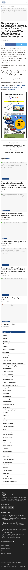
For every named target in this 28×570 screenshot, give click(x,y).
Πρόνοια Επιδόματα (7, 462)
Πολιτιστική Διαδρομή (8, 451)
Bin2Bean (5, 335)
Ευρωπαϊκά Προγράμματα (8, 404)
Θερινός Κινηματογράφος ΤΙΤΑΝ (10, 410)
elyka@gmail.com (17, 87)
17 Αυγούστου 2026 (5, 326)
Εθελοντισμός (6, 393)
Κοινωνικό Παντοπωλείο (8, 426)
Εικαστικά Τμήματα (7, 396)
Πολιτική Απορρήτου (5, 564)
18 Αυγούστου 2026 (5, 275)
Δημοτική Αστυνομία (7, 368)
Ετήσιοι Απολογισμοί (7, 401)
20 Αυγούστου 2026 (5, 245)
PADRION (4, 238)
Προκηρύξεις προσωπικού (9, 459)
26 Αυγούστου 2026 (5, 191)
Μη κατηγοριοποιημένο (8, 432)
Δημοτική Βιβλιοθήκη (8, 371)
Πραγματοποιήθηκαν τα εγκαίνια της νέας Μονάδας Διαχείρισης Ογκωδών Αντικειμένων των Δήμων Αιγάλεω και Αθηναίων (14, 531)
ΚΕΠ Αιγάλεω (6, 421)
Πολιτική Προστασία (7, 445)
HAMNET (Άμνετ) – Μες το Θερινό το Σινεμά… (13, 527)
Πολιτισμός (5, 448)
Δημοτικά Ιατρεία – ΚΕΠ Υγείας (10, 366)
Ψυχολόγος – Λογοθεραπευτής (10, 481)
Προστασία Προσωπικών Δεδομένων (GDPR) (11, 562)
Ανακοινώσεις (11, 6)
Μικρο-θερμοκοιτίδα (7, 437)
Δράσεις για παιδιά (7, 390)
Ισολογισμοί (5, 412)
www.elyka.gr (12, 89)
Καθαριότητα (5, 415)
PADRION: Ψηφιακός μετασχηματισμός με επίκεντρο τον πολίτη (13, 242)
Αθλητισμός (5, 178)
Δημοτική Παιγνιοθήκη (8, 374)
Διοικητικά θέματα (7, 388)
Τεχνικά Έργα (6, 473)
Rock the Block (6, 341)
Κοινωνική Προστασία (8, 423)
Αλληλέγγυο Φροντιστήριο (9, 349)
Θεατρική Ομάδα (6, 407)
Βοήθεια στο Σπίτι (7, 360)
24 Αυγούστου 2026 (5, 219)
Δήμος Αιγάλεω (4, 6)
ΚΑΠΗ (4, 418)
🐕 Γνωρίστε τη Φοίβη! (8, 324)
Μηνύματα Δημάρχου (8, 434)
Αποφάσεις (5, 357)
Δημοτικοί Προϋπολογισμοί (9, 382)
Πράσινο (5, 454)
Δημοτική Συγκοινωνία (8, 377)
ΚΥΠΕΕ (4, 429)
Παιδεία (4, 440)
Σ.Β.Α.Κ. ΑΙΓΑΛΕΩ (6, 467)
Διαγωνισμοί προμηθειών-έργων (10, 385)
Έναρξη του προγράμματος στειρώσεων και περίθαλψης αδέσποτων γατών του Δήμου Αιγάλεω (13, 215)
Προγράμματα (6, 456)
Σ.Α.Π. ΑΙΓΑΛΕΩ (6, 465)
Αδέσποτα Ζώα (5, 210)
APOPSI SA (24, 566)
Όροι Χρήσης (4, 561)
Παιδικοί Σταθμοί (7, 443)
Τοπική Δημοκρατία (7, 476)
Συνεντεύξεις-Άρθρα (7, 470)
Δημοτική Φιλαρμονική (8, 379)
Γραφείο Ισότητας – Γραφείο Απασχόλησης (13, 363)
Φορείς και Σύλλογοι (7, 478)
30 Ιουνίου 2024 (4, 40)
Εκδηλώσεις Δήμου (7, 399)
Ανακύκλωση (6, 355)
